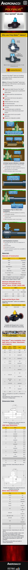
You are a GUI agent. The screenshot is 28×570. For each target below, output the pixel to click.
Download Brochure (15, 70)
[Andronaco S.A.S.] (11, 3)
